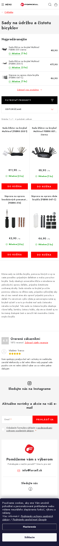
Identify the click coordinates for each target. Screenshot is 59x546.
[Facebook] (30, 489)
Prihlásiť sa (45, 419)
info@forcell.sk (32, 470)
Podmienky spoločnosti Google (29, 519)
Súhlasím (30, 537)
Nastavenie (29, 526)
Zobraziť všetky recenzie (36, 342)
